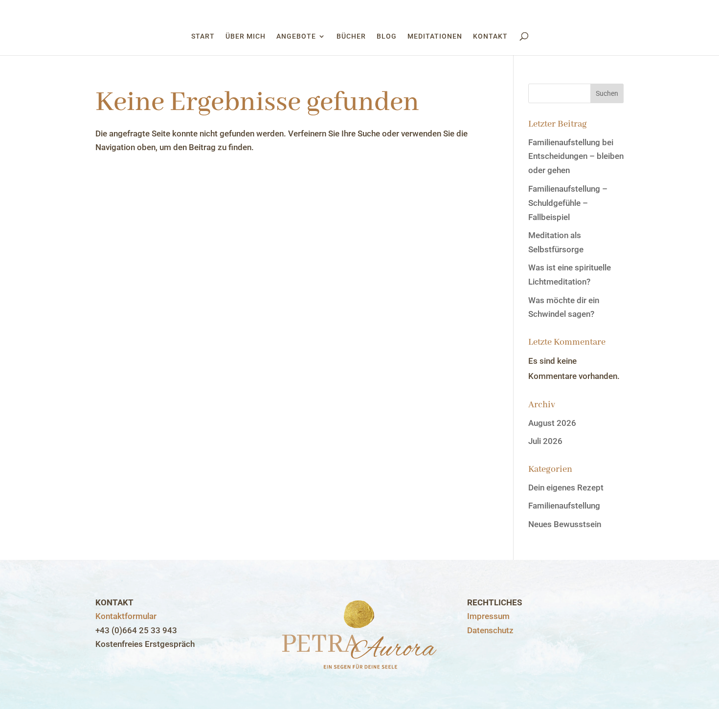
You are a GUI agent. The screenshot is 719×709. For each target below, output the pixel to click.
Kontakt (490, 36)
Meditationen (434, 36)
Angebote (296, 36)
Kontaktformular (126, 616)
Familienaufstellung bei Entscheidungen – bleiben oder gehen (576, 156)
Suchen (607, 93)
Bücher (351, 36)
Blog (387, 36)
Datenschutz (490, 630)
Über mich (245, 36)
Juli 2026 (545, 441)
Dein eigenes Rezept (566, 487)
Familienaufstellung (564, 505)
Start (203, 36)
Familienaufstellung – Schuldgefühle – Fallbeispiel (567, 203)
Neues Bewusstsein (564, 524)
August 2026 (552, 423)
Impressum (488, 616)
